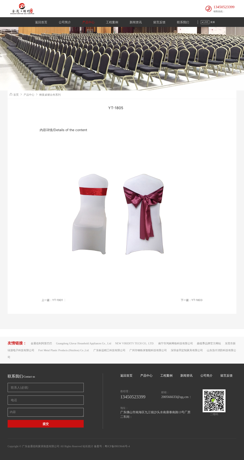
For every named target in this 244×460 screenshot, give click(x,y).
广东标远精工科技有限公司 (109, 350)
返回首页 (41, 22)
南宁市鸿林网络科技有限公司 (175, 343)
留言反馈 (159, 22)
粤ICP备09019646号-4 (117, 446)
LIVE (205, 22)
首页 (16, 94)
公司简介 (65, 22)
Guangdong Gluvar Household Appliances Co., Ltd (83, 343)
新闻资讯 (136, 22)
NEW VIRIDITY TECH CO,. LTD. (134, 343)
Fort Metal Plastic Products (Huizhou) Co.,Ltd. (63, 350)
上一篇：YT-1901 (52, 300)
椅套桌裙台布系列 (50, 94)
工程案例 (112, 22)
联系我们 (183, 22)
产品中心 (88, 22)
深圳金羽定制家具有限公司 (187, 350)
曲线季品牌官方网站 (209, 343)
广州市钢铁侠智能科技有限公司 (148, 350)
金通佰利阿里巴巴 (41, 343)
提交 (46, 424)
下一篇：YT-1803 (191, 300)
